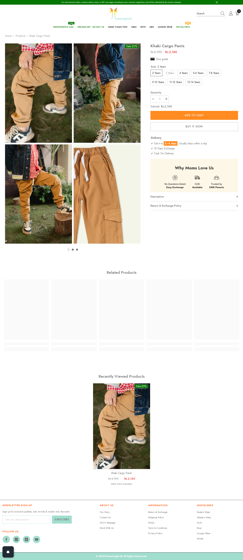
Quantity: (156, 92)
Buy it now (194, 126)
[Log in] (231, 14)
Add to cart (194, 115)
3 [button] (77, 250)
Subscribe (62, 519)
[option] (38, 143)
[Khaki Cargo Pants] (121, 426)
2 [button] (73, 250)
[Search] (211, 13)
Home (8, 36)
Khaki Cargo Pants (121, 473)
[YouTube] (36, 539)
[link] (26, 343)
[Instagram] (16, 539)
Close (216, 2)
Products (20, 36)
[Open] (8, 552)
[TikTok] (26, 539)
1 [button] (68, 250)
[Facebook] (6, 539)
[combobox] (208, 13)
